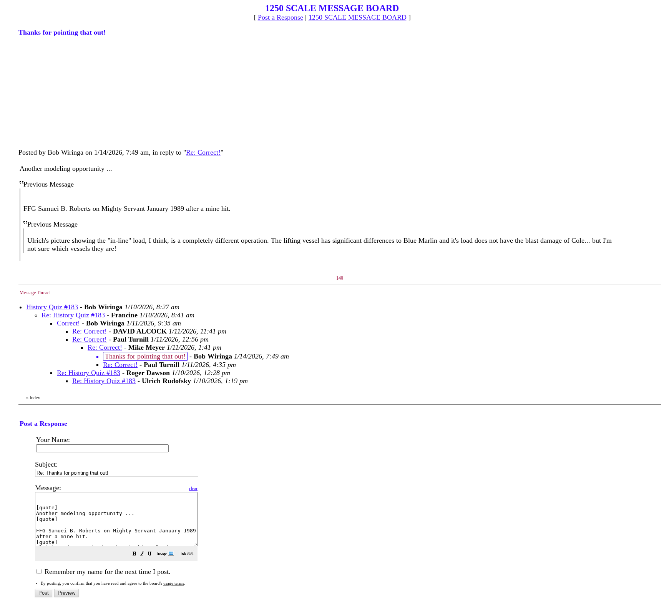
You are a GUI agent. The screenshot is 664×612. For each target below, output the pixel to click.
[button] (134, 554)
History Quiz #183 (52, 307)
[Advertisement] (76, 91)
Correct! (68, 323)
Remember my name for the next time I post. (107, 571)
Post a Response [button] (280, 17)
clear (193, 488)
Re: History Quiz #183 (73, 315)
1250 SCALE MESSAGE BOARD (358, 17)
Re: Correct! (203, 152)
